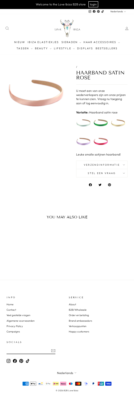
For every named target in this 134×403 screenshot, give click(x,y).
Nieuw (19, 42)
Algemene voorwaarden (20, 320)
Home (10, 304)
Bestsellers (106, 48)
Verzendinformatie (102, 164)
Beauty (42, 48)
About (72, 304)
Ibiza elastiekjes (43, 42)
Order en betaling (79, 315)
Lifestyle (63, 48)
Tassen (23, 48)
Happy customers (79, 331)
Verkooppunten (77, 326)
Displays (85, 48)
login (93, 4)
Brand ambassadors (80, 320)
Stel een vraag (102, 173)
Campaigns (13, 331)
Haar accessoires (100, 42)
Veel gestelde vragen (18, 315)
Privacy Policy (15, 326)
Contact (11, 309)
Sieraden (70, 42)
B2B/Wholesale (78, 309)
